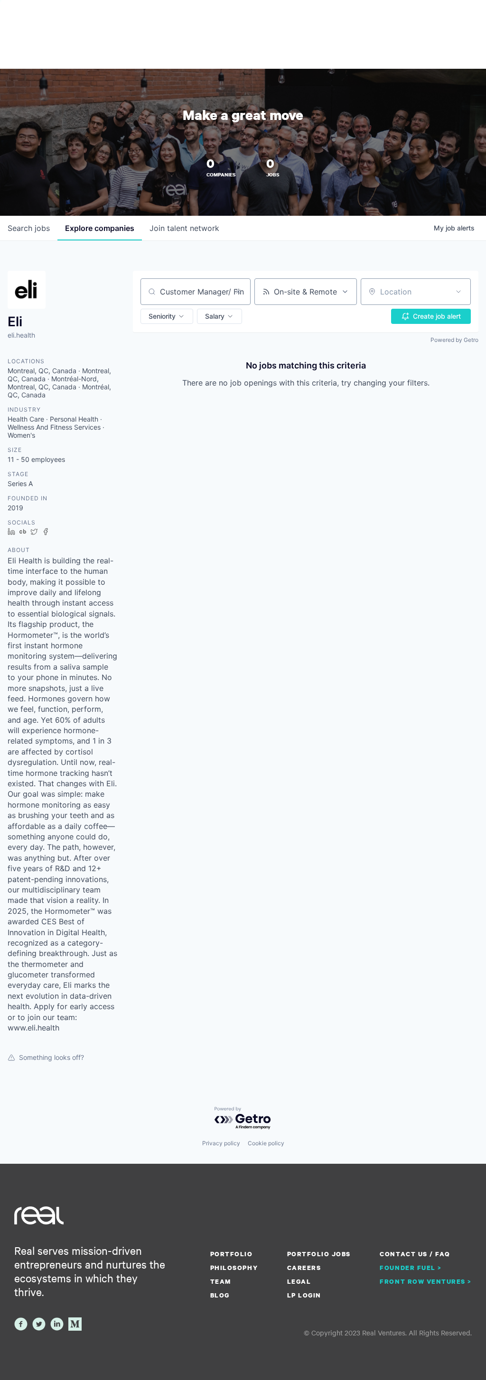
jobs (29, 228)
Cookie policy (266, 1143)
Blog (220, 1295)
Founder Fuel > (410, 1267)
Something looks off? (51, 1057)
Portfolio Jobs (319, 1254)
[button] (166, 316)
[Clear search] (238, 291)
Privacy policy (221, 1143)
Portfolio (231, 1254)
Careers (304, 1267)
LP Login (304, 1295)
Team (220, 1281)
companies (99, 228)
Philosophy (234, 1267)
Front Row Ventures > (426, 1281)
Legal (299, 1281)
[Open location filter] (458, 291)
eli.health (21, 335)
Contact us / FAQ (415, 1254)
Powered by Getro (454, 339)
